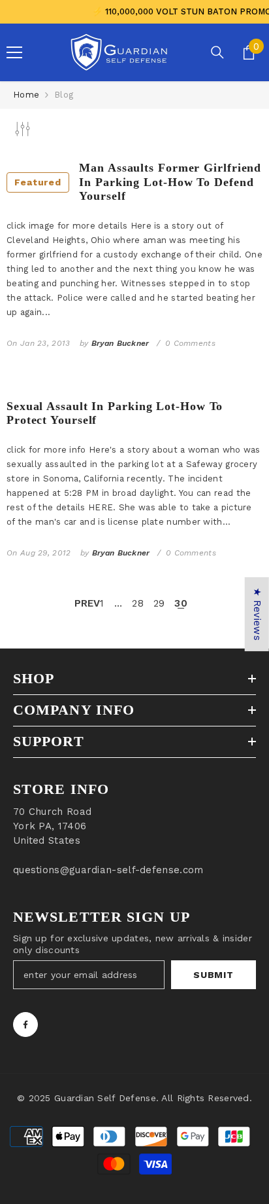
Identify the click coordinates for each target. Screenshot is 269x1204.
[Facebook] (25, 1024)
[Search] (217, 52)
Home (26, 95)
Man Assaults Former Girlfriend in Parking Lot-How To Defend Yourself (137, 181)
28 (138, 603)
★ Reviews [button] (257, 614)
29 (159, 603)
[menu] (14, 52)
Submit (213, 974)
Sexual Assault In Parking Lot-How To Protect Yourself (115, 413)
